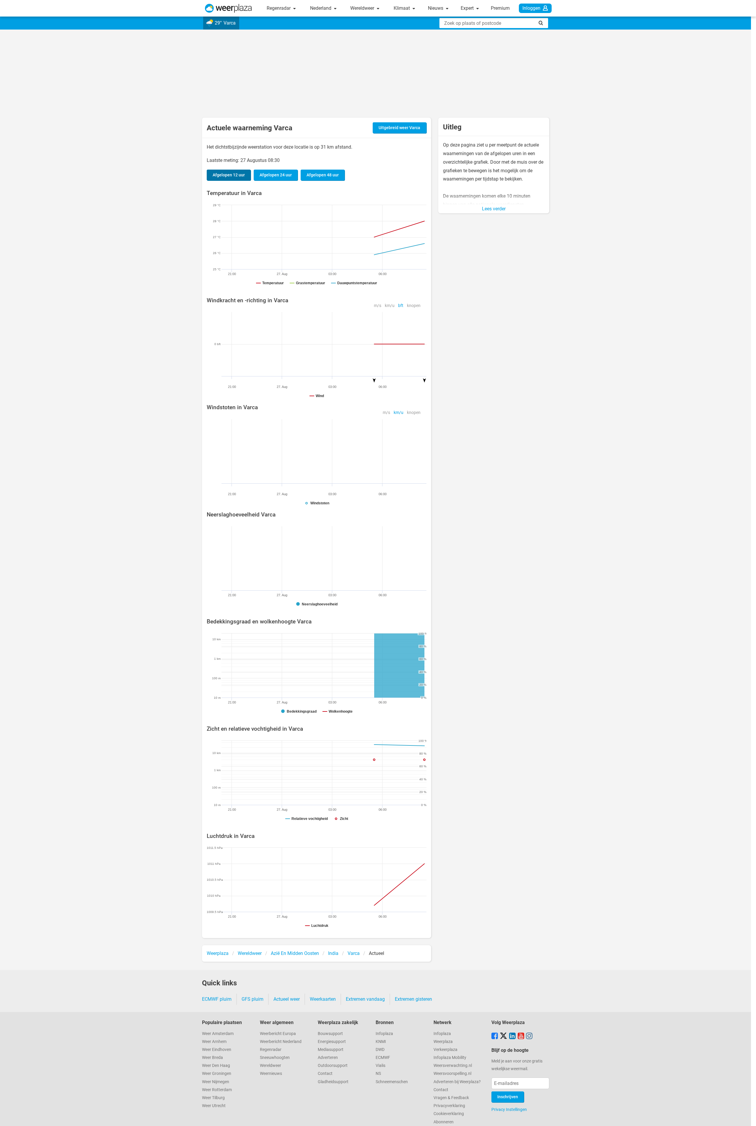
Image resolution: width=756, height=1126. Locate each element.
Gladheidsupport (333, 1081)
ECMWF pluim (217, 999)
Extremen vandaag (365, 999)
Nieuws (436, 8)
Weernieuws (271, 1073)
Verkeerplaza (445, 1049)
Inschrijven (507, 1096)
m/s (377, 305)
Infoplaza (384, 1033)
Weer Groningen (216, 1073)
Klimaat (402, 8)
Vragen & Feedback (451, 1097)
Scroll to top (746, 1116)
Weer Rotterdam (217, 1089)
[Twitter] (503, 1036)
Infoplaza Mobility (450, 1057)
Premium (500, 8)
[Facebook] (494, 1036)
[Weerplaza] (228, 8)
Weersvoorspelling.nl (452, 1073)
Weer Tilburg (213, 1097)
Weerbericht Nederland (281, 1041)
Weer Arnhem (214, 1041)
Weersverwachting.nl (453, 1065)
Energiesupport (332, 1041)
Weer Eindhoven (216, 1049)
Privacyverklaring (449, 1105)
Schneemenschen (392, 1081)
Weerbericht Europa (278, 1033)
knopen (414, 305)
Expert (468, 8)
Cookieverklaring (449, 1113)
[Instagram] (529, 1036)
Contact (325, 1073)
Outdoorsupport (333, 1065)
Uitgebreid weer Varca (399, 127)
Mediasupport (330, 1049)
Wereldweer (362, 8)
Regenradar (279, 8)
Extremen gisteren (413, 999)
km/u (390, 305)
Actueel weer (286, 999)
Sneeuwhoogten (275, 1057)
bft (400, 305)
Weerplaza (443, 1041)
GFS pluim (252, 999)
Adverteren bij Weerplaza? (457, 1081)
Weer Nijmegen (215, 1081)
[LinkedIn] (512, 1036)
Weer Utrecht (214, 1105)
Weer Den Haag (216, 1065)
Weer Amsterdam (218, 1033)
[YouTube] (521, 1036)
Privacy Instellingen (509, 1109)
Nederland (321, 8)
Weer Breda (212, 1057)
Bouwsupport (330, 1033)
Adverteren (328, 1057)
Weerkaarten (323, 999)
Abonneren (444, 1122)
